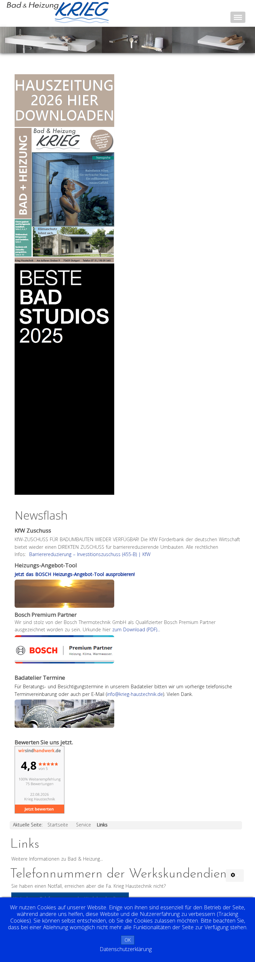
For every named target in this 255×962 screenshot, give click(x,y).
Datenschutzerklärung (126, 949)
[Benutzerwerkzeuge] (235, 875)
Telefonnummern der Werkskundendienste (126, 874)
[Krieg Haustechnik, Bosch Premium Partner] (64, 649)
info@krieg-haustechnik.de (135, 694)
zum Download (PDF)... (136, 629)
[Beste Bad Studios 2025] (64, 379)
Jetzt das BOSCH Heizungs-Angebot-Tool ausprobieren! (75, 574)
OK (128, 940)
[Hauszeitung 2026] (64, 168)
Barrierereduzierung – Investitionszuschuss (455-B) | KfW (89, 554)
